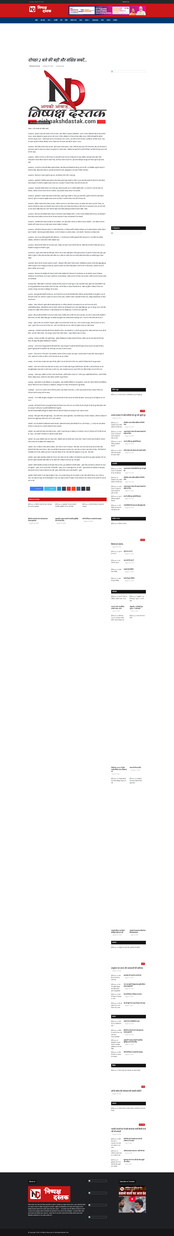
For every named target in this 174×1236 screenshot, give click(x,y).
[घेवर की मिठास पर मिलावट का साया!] (116, 997)
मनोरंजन (108, 20)
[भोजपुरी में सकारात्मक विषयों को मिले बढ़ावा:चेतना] (138, 853)
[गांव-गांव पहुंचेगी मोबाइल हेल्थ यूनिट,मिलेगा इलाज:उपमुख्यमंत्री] (116, 987)
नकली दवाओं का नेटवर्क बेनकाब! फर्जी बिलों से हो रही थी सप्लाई (128, 1130)
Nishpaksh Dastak (34, 66)
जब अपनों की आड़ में (129, 560)
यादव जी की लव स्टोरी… (136, 767)
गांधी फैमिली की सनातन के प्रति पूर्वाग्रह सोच (134, 505)
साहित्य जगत (73, 20)
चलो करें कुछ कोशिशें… (129, 578)
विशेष (66, 20)
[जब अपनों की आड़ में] (116, 563)
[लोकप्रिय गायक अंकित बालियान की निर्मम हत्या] (116, 425)
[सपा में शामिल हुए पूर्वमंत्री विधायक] (116, 444)
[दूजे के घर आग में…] (116, 554)
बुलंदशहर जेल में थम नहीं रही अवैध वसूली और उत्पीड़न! (134, 1161)
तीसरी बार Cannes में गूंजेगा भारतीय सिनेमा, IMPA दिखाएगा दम (119, 769)
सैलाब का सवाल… (117, 544)
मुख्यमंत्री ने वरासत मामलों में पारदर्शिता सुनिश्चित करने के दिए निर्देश (66, 520)
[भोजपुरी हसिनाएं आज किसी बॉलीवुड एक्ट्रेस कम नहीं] (119, 853)
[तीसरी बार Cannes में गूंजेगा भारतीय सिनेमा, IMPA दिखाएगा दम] (119, 690)
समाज (80, 20)
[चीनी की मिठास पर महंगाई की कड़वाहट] (94, 510)
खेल (61, 20)
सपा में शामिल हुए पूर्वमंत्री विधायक (132, 441)
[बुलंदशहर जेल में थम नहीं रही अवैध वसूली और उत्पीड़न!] (116, 1163)
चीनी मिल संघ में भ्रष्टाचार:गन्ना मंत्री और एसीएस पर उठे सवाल (133, 1140)
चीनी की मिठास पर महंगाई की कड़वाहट (92, 519)
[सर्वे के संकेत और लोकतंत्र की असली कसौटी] (116, 453)
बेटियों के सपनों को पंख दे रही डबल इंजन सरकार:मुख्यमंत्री (38, 520)
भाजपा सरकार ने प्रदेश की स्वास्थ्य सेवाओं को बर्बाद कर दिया (135, 432)
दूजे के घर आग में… (128, 551)
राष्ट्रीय (36, 20)
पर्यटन (102, 20)
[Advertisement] (87, 40)
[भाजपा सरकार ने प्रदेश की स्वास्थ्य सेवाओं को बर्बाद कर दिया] (116, 435)
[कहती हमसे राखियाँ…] (116, 572)
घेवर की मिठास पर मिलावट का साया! (133, 994)
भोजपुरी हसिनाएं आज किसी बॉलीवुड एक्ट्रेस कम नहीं (117, 931)
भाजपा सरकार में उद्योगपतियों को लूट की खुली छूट (128, 415)
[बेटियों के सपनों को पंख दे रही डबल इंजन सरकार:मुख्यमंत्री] (40, 510)
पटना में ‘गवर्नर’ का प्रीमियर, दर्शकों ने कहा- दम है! (117, 608)
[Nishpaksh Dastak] (40, 9)
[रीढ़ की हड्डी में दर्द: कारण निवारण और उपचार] (116, 1006)
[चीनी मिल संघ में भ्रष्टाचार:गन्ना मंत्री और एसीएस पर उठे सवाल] (116, 1143)
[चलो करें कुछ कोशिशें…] (116, 581)
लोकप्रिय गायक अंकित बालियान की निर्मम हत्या (134, 423)
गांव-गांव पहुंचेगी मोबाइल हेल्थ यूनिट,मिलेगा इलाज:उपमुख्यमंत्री (134, 985)
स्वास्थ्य (86, 20)
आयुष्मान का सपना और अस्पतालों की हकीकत (127, 968)
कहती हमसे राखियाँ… (129, 569)
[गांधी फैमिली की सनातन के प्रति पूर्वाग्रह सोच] (116, 508)
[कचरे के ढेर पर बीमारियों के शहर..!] (116, 1024)
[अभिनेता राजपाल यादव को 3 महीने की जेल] (116, 1153)
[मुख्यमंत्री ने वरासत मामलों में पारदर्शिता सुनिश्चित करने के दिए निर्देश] (67, 510)
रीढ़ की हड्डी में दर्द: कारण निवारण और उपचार (134, 1003)
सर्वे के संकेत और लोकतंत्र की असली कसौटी (135, 450)
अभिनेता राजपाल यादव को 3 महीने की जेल (134, 1151)
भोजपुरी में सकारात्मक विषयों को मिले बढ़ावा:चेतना (138, 931)
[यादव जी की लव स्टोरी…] (138, 690)
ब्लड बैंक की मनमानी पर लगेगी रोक (132, 975)
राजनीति (55, 20)
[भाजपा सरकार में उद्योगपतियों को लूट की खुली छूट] (116, 471)
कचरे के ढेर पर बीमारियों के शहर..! (132, 1021)
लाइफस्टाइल (95, 20)
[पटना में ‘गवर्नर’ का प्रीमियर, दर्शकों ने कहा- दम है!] (119, 600)
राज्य (49, 20)
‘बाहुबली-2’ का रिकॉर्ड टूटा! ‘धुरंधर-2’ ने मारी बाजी (136, 608)
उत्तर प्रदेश (43, 20)
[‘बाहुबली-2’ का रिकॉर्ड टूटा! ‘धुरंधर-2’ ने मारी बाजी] (138, 600)
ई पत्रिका (115, 20)
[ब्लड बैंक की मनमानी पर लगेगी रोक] (116, 978)
